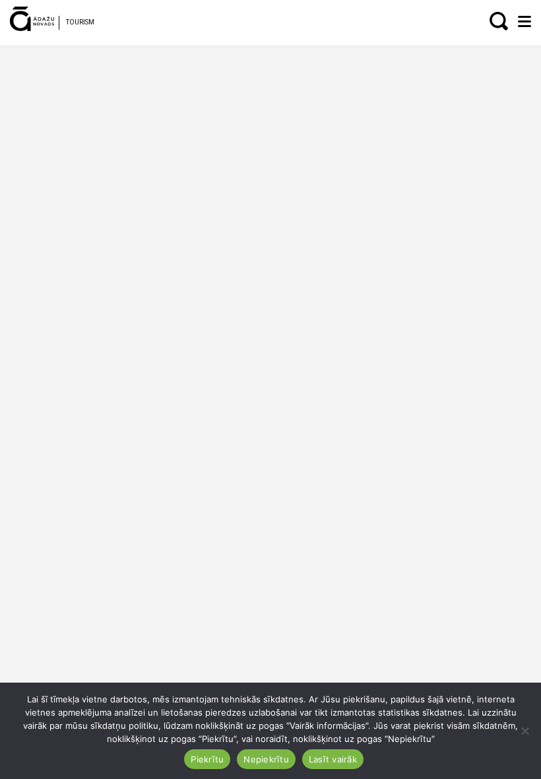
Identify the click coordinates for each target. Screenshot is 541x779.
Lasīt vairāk (333, 759)
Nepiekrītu (266, 759)
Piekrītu (207, 759)
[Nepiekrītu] (524, 730)
